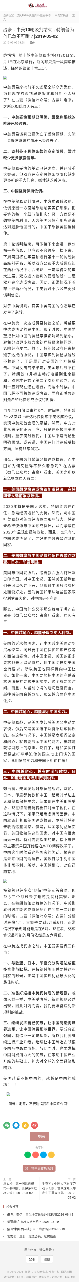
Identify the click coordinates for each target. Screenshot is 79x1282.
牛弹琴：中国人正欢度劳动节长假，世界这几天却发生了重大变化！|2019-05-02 (59, 1190)
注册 (47, 1259)
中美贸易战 (61, 15)
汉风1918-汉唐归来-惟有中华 (39, 5)
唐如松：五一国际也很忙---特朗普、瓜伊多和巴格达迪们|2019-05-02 (20, 1188)
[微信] (6, 1125)
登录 (32, 1259)
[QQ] (16, 1125)
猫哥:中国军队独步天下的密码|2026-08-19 (36, 1229)
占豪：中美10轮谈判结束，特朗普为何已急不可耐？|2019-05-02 (38, 32)
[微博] (34, 1125)
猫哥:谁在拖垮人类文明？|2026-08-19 (33, 1221)
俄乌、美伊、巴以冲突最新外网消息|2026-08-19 (40, 1214)
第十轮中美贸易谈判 (39, 1168)
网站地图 (66, 1271)
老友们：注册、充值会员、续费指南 (31, 1236)
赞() (32, 42)
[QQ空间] (25, 1125)
